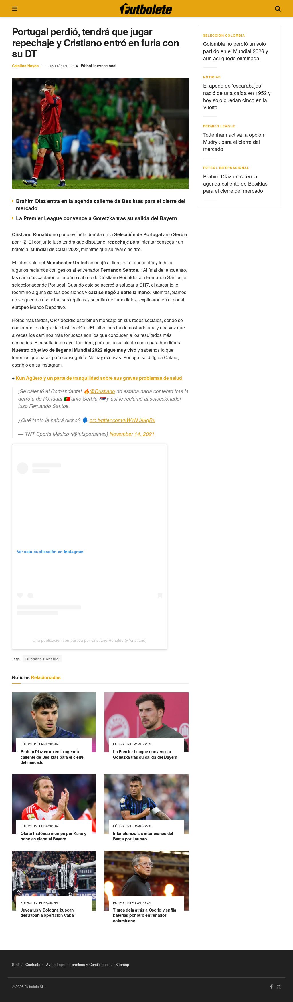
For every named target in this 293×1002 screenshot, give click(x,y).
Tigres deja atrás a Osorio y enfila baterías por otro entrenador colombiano (144, 915)
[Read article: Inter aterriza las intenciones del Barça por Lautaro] (146, 804)
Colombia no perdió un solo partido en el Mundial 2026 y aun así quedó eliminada (235, 50)
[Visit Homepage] (146, 8)
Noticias (212, 77)
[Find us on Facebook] (271, 987)
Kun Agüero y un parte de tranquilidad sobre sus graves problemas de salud (99, 378)
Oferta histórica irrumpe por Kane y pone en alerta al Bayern (53, 836)
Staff (16, 964)
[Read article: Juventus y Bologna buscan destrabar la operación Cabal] (54, 881)
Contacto (32, 964)
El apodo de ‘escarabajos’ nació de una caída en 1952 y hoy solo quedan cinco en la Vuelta (237, 96)
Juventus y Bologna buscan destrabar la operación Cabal (48, 912)
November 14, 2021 (132, 433)
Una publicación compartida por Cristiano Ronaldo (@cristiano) (90, 640)
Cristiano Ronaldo (42, 658)
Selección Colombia (224, 35)
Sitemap (122, 964)
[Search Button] (278, 8)
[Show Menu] (14, 8)
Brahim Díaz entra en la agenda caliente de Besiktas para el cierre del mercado (100, 204)
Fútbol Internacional (98, 65)
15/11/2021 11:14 (63, 65)
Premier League (219, 126)
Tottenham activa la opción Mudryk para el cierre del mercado (233, 141)
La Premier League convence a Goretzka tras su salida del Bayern (96, 218)
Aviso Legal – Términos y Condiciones (78, 964)
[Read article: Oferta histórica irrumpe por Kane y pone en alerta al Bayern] (54, 804)
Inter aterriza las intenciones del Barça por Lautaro (143, 836)
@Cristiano (102, 391)
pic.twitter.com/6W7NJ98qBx (122, 420)
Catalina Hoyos (25, 65)
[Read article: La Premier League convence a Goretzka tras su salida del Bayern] (146, 722)
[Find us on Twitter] (278, 987)
